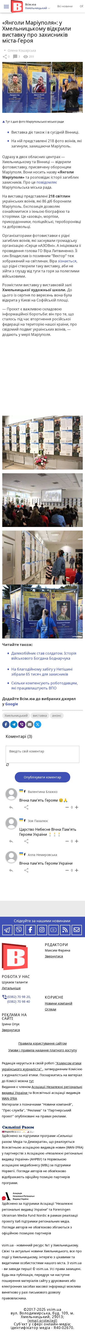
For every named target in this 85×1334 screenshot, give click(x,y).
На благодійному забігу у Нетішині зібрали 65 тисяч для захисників (42, 672)
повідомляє (46, 182)
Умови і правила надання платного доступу (42, 1050)
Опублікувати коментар (42, 777)
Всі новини (65, 6)
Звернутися (11, 1030)
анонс (56, 715)
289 (28, 56)
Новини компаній (58, 1003)
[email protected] (42, 1320)
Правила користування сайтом (42, 1043)
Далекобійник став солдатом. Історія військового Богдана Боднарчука (43, 656)
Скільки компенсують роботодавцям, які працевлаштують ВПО (44, 686)
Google (11, 703)
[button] (6, 6)
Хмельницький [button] (36, 8)
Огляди (50, 1009)
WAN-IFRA (9, 1098)
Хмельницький (16, 715)
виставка (40, 715)
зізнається (67, 260)
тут (31, 1081)
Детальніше (11, 988)
